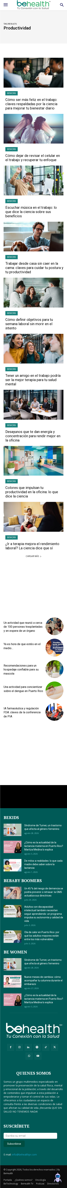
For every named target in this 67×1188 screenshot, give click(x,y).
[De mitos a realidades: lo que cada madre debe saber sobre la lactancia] (12, 865)
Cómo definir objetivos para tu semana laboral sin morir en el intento (29, 323)
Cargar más (32, 556)
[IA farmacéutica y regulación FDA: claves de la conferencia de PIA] (55, 712)
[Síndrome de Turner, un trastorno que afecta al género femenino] (12, 830)
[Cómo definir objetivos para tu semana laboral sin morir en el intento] (33, 293)
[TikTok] (45, 1047)
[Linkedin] (28, 1047)
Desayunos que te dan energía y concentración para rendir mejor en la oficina (32, 436)
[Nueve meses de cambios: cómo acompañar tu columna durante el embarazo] (12, 981)
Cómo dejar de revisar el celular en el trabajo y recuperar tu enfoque (32, 157)
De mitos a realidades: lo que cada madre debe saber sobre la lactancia (43, 864)
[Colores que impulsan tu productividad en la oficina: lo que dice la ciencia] (33, 461)
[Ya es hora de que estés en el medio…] (55, 648)
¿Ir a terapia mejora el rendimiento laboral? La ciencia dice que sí (32, 546)
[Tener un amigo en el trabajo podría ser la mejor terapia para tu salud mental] (33, 349)
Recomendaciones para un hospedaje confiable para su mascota (21, 669)
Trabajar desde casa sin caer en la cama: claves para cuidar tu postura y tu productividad (34, 267)
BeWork (11, 93)
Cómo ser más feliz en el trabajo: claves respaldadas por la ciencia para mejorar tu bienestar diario (31, 104)
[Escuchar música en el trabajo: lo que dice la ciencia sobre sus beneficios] (33, 180)
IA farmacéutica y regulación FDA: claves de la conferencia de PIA (22, 712)
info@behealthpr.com (24, 1154)
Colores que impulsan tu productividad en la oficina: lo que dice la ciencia (31, 492)
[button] (57, 1178)
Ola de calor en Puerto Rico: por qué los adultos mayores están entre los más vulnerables (41, 936)
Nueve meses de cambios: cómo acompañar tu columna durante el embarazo (43, 980)
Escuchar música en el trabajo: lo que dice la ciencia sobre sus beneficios (31, 211)
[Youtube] (37, 1056)
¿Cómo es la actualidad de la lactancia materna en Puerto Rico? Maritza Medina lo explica (43, 846)
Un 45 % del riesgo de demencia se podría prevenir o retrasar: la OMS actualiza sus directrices (43, 892)
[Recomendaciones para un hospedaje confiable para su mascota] (55, 669)
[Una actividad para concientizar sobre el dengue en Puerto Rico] (55, 690)
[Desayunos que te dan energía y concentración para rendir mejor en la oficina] (33, 405)
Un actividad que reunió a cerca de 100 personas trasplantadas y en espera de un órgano (23, 626)
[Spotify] (37, 1047)
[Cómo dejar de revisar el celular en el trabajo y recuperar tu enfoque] (33, 129)
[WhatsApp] (29, 1056)
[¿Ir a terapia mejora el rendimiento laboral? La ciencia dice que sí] (33, 517)
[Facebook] (10, 1047)
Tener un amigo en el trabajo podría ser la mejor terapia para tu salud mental (33, 379)
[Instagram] (19, 1047)
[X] (54, 1047)
